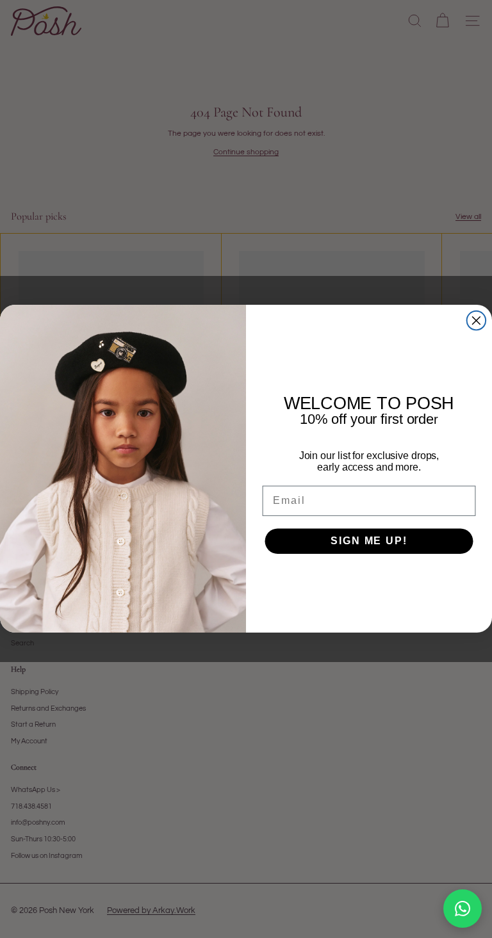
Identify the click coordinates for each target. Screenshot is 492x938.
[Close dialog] (476, 320)
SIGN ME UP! (369, 540)
